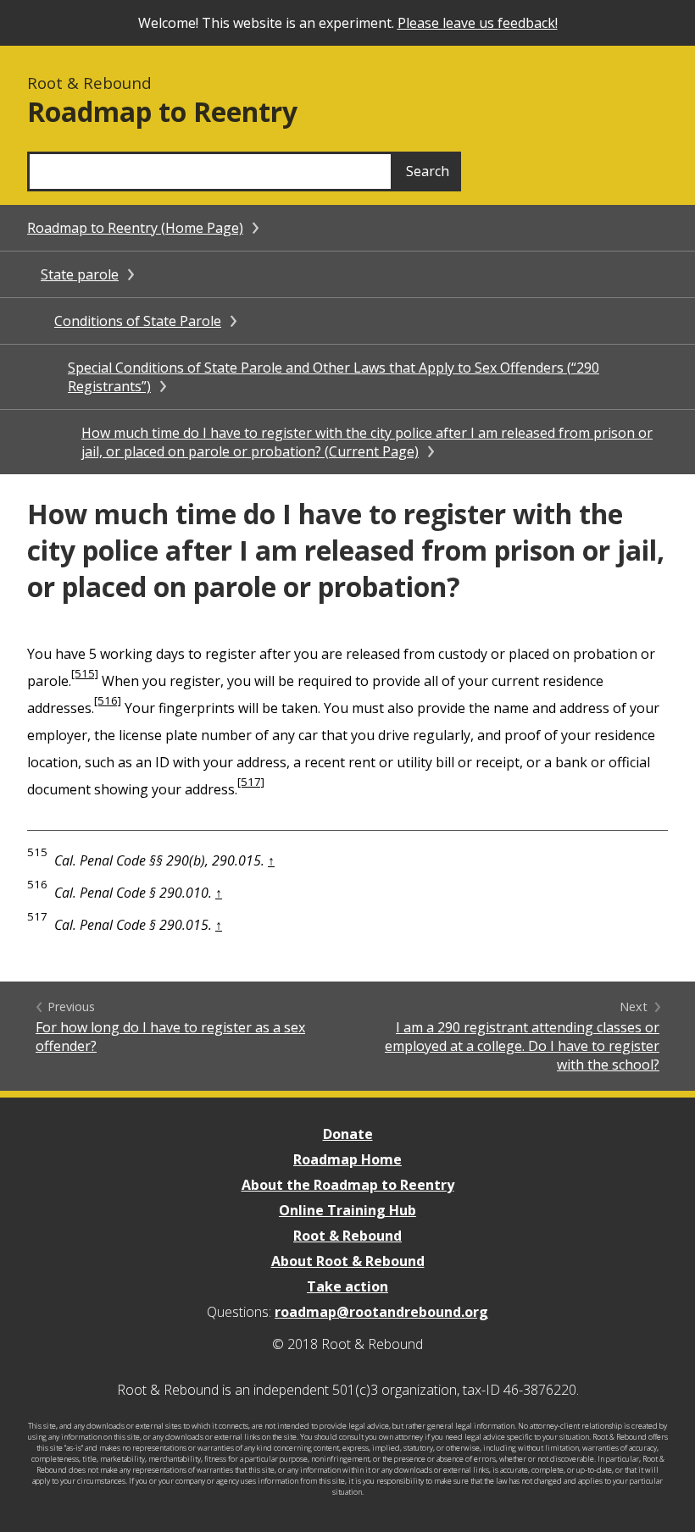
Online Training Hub (347, 1210)
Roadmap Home (347, 1159)
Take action (347, 1286)
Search (427, 171)
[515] (84, 673)
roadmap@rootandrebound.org (381, 1311)
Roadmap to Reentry (162, 111)
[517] (250, 781)
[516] (107, 700)
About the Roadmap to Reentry (348, 1184)
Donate (348, 1134)
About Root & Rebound (348, 1261)
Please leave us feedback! (478, 23)
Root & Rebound (347, 1235)
